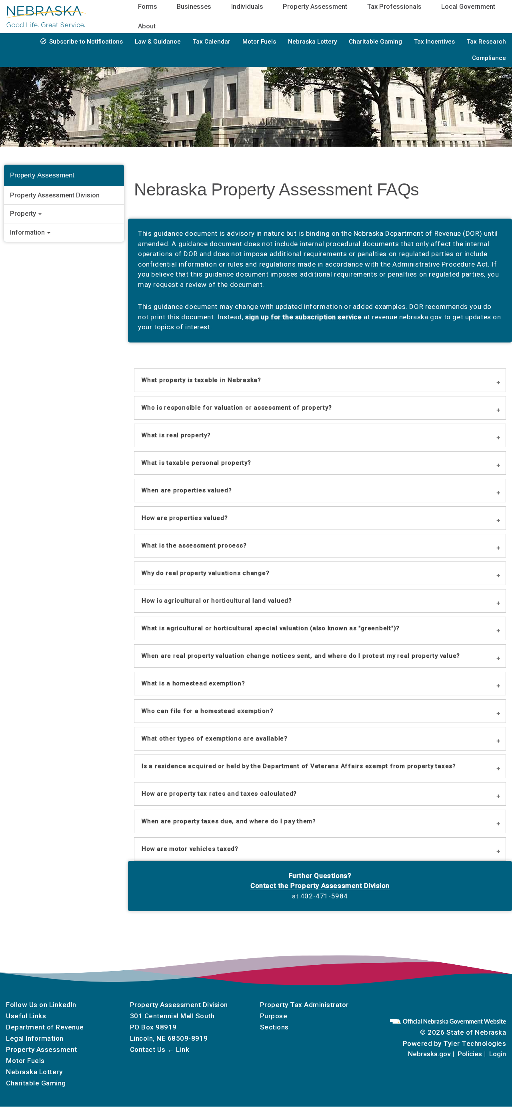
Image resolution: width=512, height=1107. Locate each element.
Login (497, 1054)
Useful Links (26, 1016)
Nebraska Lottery (312, 41)
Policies (470, 1054)
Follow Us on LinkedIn (41, 1005)
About (147, 26)
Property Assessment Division (55, 195)
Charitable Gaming (375, 41)
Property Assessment (41, 1049)
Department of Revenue (45, 1027)
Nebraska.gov (429, 1054)
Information (28, 232)
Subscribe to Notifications (86, 41)
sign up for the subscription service (303, 317)
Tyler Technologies (474, 1043)
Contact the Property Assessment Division (320, 886)
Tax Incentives (434, 41)
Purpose (274, 1016)
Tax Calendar (211, 41)
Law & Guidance (158, 41)
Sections (274, 1027)
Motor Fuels (259, 41)
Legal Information (35, 1038)
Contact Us (148, 1049)
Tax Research (486, 41)
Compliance (489, 58)
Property (24, 214)
